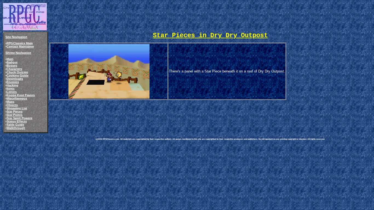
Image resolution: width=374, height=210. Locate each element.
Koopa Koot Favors (21, 95)
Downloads (15, 78)
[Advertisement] (195, 113)
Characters (14, 69)
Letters (12, 92)
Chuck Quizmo (17, 72)
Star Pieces (14, 111)
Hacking (12, 85)
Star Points (14, 114)
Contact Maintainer (20, 46)
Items (11, 88)
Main (10, 59)
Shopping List (17, 108)
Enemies (13, 82)
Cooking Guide (17, 75)
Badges (12, 62)
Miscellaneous (17, 98)
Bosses (12, 65)
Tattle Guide (15, 124)
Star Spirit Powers (19, 118)
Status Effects (17, 121)
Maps (10, 101)
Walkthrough (16, 128)
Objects (12, 105)
